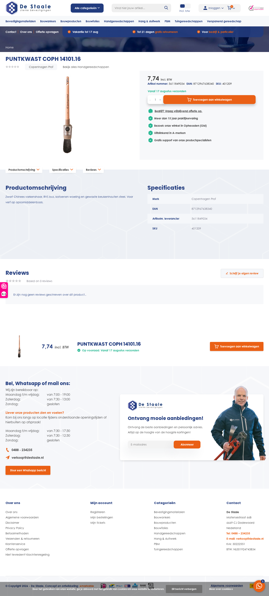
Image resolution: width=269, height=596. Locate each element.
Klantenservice (15, 544)
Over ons (26, 31)
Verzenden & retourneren (23, 538)
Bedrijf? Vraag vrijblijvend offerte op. (178, 111)
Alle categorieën (85, 8)
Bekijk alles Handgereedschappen (86, 67)
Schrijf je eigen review (244, 273)
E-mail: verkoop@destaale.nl (244, 538)
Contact (11, 31)
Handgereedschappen (119, 21)
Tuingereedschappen (188, 21)
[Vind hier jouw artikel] (166, 8)
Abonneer (187, 444)
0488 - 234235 (22, 450)
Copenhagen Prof (41, 67)
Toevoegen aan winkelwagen (212, 99)
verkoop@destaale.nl (28, 458)
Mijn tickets (97, 522)
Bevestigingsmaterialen (21, 21)
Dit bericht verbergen (184, 589)
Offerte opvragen (47, 31)
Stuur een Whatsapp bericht (28, 470)
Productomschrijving (21, 169)
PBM (167, 21)
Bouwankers (48, 21)
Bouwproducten (70, 21)
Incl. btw (184, 10)
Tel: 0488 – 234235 (238, 533)
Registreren (97, 512)
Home (10, 47)
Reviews (91, 169)
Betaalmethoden (17, 533)
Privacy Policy (15, 528)
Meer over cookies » (221, 589)
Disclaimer (12, 522)
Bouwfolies (92, 21)
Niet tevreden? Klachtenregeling (27, 554)
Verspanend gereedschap (224, 21)
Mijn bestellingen (101, 517)
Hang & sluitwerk (149, 21)
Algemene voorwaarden (22, 517)
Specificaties (60, 169)
